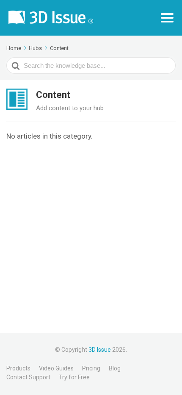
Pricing (91, 368)
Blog (115, 368)
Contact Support (28, 377)
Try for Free (74, 377)
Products (18, 368)
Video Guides (56, 368)
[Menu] (167, 17)
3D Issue (99, 349)
